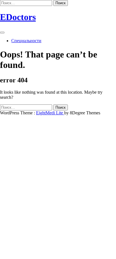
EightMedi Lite (50, 112)
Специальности (26, 40)
